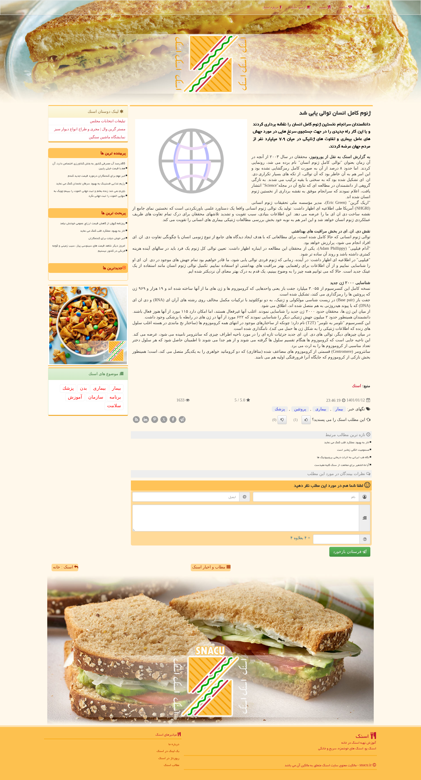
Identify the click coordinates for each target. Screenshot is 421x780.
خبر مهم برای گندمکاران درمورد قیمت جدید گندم (96, 176)
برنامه (115, 397)
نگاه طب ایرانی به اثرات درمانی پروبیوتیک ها (343, 457)
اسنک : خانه (63, 567)
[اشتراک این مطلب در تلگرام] (182, 419)
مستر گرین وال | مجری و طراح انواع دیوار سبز (89, 129)
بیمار (339, 409)
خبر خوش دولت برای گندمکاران (106, 238)
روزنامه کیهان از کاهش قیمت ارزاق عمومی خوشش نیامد (92, 223)
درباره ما (173, 744)
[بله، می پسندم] (306, 419)
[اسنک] (210, 52)
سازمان (95, 397)
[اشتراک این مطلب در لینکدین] (145, 419)
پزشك (280, 409)
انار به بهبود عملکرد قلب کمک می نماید (346, 442)
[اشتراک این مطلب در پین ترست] (155, 419)
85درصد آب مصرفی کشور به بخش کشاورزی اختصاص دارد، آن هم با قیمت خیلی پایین (88, 166)
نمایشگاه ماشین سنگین (107, 137)
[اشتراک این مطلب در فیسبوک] (173, 419)
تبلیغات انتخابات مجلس (107, 121)
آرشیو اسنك (298, 7)
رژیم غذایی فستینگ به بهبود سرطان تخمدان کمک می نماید (90, 183)
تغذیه (323, 7)
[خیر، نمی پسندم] (282, 419)
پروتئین (300, 409)
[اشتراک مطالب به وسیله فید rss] (136, 419)
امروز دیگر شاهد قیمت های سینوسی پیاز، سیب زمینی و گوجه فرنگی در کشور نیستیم (88, 248)
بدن (83, 388)
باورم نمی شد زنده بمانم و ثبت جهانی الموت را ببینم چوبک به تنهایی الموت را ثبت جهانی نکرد (89, 193)
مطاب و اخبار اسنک (209, 567)
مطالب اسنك (171, 765)
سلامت (343, 7)
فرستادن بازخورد (348, 551)
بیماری (320, 409)
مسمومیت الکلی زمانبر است (353, 450)
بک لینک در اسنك (168, 751)
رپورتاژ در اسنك (168, 758)
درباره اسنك (271, 7)
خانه (364, 7)
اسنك (356, 386)
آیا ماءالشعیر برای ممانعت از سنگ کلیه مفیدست (341, 465)
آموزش (75, 397)
